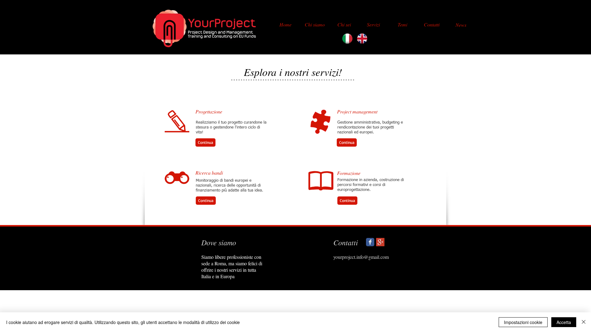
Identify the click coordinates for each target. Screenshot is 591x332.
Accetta (564, 322)
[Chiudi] (583, 322)
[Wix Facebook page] (370, 242)
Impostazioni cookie (523, 322)
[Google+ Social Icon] (380, 242)
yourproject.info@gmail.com (361, 257)
